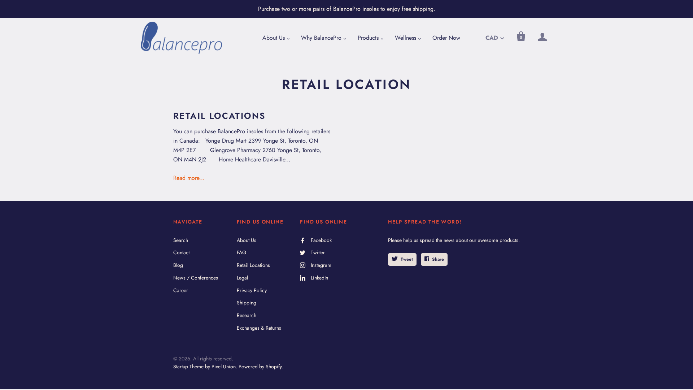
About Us (273, 38)
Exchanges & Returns (259, 328)
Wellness (405, 38)
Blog (178, 265)
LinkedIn (319, 277)
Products (368, 38)
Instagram (321, 265)
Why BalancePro (321, 38)
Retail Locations (219, 115)
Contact (181, 252)
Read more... (189, 178)
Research (246, 315)
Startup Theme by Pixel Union (204, 366)
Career (180, 290)
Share (438, 259)
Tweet (407, 259)
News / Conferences (195, 277)
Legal (242, 277)
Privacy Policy (252, 290)
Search (180, 240)
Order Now (446, 38)
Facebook (321, 240)
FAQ (241, 252)
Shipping (246, 302)
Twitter (318, 252)
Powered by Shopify (260, 366)
